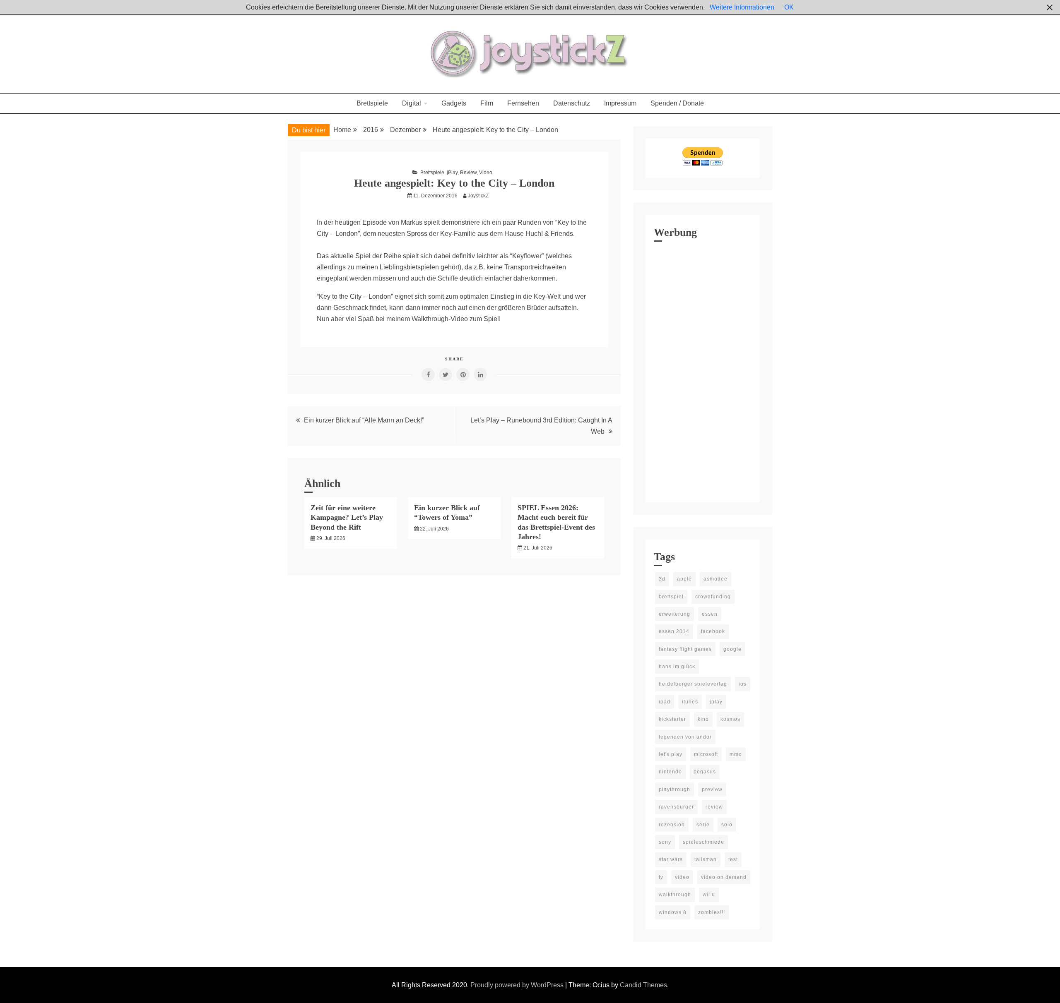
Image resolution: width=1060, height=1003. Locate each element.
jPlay (452, 172)
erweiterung (674, 614)
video (682, 877)
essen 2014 (674, 631)
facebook (713, 631)
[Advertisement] (703, 370)
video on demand (724, 877)
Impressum (620, 103)
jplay (716, 702)
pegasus (705, 772)
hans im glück (677, 666)
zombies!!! (711, 912)
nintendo (670, 772)
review (714, 807)
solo (726, 825)
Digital (411, 103)
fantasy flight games (685, 649)
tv (661, 877)
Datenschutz (571, 103)
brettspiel (671, 597)
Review (468, 172)
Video (485, 172)
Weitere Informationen (742, 7)
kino (703, 719)
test (733, 859)
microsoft (706, 754)
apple (684, 579)
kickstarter (672, 719)
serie (703, 825)
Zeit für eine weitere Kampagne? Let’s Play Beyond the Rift (347, 517)
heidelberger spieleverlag (693, 684)
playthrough (674, 789)
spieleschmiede (703, 842)
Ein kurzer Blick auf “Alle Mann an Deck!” (364, 420)
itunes (690, 702)
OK (789, 7)
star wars (671, 859)
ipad (664, 702)
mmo (736, 754)
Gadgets (453, 103)
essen (710, 614)
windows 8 (673, 912)
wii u (709, 894)
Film (486, 103)
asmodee (715, 579)
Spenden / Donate (677, 103)
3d (662, 579)
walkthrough (675, 894)
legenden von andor (685, 737)
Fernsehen (523, 103)
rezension (672, 825)
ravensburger (676, 807)
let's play (670, 754)
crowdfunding (713, 597)
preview (712, 789)
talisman (705, 859)
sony (665, 842)
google (732, 649)
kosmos (730, 719)
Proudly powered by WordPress (517, 985)
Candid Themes (643, 985)
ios (743, 684)
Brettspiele (372, 103)
